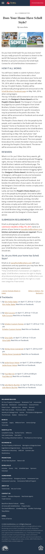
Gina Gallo (9, 338)
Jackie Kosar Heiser (12, 362)
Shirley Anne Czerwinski (14, 349)
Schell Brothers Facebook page (14, 91)
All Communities (22, 13)
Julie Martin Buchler (12, 385)
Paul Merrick (9, 374)
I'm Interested (37, 3)
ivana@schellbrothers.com (31, 229)
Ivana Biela (24, 27)
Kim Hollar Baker (11, 302)
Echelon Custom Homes (14, 324)
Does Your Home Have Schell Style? (22, 20)
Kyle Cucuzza (10, 313)
